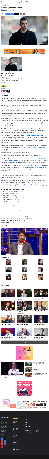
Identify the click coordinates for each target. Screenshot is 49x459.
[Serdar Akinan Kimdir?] (8, 319)
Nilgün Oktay (5, 10)
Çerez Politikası (39, 426)
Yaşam (25, 424)
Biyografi (26, 419)
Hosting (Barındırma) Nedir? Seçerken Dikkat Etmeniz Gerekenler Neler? (16, 449)
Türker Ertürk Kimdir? (6, 310)
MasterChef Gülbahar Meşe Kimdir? (10, 376)
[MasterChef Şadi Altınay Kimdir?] (24, 305)
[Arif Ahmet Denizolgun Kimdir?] (41, 293)
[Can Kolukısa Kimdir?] (41, 332)
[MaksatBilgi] (24, 2)
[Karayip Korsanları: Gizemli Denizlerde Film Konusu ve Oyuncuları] (28, 364)
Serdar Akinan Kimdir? (6, 324)
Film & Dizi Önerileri (26, 421)
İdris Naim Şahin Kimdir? (6, 298)
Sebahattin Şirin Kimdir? (39, 324)
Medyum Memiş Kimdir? (39, 310)
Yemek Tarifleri (27, 426)
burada (9, 162)
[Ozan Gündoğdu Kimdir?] (8, 332)
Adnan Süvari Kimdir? (22, 337)
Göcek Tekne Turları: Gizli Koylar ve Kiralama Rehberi (16, 422)
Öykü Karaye (39, 147)
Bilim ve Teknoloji (27, 432)
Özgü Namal (27, 135)
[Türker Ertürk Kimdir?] (8, 305)
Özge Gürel (33, 147)
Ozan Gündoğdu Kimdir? (6, 337)
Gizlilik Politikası (39, 424)
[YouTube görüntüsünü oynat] (24, 241)
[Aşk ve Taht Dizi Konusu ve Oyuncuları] (28, 369)
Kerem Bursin (26, 147)
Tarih (25, 436)
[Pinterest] (24, 14)
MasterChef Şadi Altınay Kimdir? (22, 311)
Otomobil (26, 440)
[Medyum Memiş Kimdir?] (41, 305)
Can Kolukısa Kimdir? (38, 337)
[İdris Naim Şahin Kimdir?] (8, 293)
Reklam (37, 422)
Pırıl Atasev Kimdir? (21, 298)
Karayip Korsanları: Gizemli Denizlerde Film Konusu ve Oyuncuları (38, 363)
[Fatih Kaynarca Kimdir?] (24, 319)
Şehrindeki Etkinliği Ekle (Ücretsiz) (38, 430)
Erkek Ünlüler (4, 5)
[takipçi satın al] (24, 51)
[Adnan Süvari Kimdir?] (24, 332)
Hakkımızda (38, 419)
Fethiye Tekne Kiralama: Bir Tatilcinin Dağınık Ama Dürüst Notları (16, 428)
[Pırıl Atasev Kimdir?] (24, 293)
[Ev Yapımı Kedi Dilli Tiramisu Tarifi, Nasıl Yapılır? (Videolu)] (28, 375)
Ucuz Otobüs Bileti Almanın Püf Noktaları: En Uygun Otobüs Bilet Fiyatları (16, 442)
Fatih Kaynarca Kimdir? (22, 324)
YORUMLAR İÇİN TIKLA (24, 342)
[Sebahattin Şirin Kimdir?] (41, 319)
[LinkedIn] (21, 14)
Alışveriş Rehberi (27, 430)
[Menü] (1, 2)
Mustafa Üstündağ (35, 135)
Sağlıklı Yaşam (27, 434)
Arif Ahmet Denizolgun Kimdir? (41, 298)
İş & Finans (26, 438)
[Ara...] (47, 2)
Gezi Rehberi (26, 428)
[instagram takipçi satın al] (24, 403)
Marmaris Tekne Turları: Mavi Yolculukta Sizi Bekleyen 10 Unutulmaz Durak (16, 435)
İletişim (37, 420)
